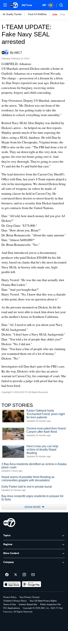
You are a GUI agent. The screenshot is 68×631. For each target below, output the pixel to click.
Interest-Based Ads (28, 604)
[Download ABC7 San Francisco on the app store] (12, 584)
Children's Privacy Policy (15, 601)
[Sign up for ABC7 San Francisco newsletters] (33, 574)
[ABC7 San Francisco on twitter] (15, 574)
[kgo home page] (9, 522)
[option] (15, 14)
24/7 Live (27, 5)
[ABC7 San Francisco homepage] (14, 5)
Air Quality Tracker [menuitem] (12, 14)
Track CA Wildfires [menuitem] (37, 14)
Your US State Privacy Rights (43, 601)
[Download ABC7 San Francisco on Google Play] (31, 584)
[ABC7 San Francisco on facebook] (7, 574)
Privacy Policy (10, 597)
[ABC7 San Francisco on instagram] (24, 574)
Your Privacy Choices (29, 597)
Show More (32, 506)
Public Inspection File (50, 604)
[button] (5, 5)
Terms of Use (9, 604)
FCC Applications (11, 608)
